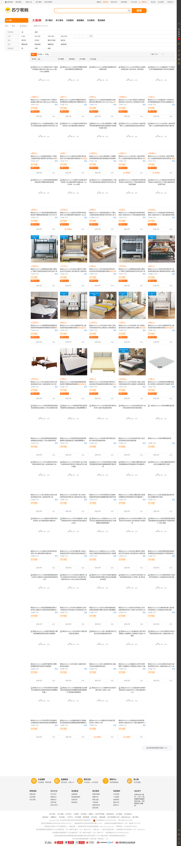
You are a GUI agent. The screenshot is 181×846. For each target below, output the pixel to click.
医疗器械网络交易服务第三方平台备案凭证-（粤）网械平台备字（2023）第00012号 (63, 829)
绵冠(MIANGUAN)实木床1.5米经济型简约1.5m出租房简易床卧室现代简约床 (161, 158)
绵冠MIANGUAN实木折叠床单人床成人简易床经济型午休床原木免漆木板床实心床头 (73, 553)
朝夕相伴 (136, 817)
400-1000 (37, 36)
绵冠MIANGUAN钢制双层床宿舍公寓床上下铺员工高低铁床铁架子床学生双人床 (132, 271)
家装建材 (80, 20)
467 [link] (63, 97)
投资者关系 (110, 814)
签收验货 (74, 800)
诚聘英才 (54, 817)
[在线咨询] (179, 830)
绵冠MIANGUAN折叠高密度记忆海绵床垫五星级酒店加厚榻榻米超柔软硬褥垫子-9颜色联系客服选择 (73, 723)
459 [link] (34, 209)
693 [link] (92, 97)
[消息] (179, 44)
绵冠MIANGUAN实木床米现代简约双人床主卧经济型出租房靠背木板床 (102, 271)
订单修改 (95, 802)
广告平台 (70, 817)
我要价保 (95, 797)
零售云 (91, 814)
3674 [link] (35, 379)
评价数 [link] (40, 54)
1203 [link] (35, 322)
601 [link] (151, 266)
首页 (6, 26)
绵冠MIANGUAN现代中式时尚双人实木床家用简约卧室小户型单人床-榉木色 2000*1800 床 (132, 610)
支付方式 (53, 791)
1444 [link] (152, 209)
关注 (56, 105)
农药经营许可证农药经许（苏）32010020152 (130, 829)
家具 (13, 26)
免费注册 (32, 794)
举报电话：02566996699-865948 (126, 826)
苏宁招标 (94, 817)
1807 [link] (122, 153)
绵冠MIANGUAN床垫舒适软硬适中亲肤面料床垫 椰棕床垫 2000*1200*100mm (102, 102)
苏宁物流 (84, 814)
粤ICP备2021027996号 (125, 820)
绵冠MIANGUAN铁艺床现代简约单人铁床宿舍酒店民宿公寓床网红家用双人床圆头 (161, 271)
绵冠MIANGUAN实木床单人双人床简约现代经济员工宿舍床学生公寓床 (132, 328)
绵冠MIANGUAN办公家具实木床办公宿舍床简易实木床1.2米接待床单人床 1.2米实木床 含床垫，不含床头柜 (161, 666)
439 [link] (63, 153)
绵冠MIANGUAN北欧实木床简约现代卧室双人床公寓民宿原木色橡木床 (73, 158)
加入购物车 (127, 173)
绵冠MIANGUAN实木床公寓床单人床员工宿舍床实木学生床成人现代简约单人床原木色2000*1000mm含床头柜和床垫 (73, 610)
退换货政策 (96, 794)
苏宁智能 (119, 814)
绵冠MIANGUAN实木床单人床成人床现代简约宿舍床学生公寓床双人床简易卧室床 (102, 328)
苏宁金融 (60, 814)
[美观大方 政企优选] (132, 136)
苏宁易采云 (128, 814)
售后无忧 (87, 779)
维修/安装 (95, 800)
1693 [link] (93, 153)
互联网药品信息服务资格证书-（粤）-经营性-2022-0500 (122, 823)
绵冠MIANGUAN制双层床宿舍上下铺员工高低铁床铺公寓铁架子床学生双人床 (44, 158)
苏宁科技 (52, 814)
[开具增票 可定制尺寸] (161, 418)
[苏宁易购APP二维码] (179, 838)
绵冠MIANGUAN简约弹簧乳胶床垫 (159, 438)
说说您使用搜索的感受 (156, 748)
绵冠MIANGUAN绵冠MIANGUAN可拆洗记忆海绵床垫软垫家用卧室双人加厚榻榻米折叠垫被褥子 (102, 553)
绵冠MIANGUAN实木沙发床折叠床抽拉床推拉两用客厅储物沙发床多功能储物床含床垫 (102, 610)
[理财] (179, 50)
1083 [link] (35, 266)
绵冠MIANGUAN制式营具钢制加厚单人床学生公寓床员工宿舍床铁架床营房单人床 (44, 610)
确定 (91, 36)
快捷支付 (53, 800)
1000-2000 (51, 36)
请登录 (99, 2)
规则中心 (116, 805)
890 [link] (92, 209)
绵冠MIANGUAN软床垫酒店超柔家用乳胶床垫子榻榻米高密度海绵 (73, 384)
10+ (93, 217)
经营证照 (72, 826)
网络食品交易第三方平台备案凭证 (55, 826)
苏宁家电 (59, 20)
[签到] (179, 59)
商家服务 (116, 791)
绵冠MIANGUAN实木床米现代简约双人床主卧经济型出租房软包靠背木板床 (102, 384)
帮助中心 (113, 779)
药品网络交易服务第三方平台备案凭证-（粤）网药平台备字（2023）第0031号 (77, 833)
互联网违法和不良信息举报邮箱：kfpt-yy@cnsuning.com (96, 826)
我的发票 (95, 808)
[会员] (179, 24)
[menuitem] (60, 59)
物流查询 (74, 802)
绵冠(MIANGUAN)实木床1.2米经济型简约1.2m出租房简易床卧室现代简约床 (132, 158)
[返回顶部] (179, 843)
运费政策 (74, 794)
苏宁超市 (49, 20)
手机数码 (70, 20)
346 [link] (151, 379)
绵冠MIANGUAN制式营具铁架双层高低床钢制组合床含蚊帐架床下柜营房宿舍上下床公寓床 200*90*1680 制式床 (161, 553)
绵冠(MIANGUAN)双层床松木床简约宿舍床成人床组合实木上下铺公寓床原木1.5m (132, 723)
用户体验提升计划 (113, 817)
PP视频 (76, 814)
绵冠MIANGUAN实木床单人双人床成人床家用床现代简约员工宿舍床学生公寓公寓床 (73, 497)
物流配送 (74, 791)
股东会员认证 (126, 817)
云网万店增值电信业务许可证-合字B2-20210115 (56, 823)
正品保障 (41, 779)
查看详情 (39, 116)
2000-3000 (64, 36)
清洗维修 (101, 20)
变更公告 (96, 829)
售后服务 (95, 791)
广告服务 (116, 797)
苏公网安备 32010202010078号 (106, 820)
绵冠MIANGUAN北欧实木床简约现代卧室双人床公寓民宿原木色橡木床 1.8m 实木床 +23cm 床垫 (73, 215)
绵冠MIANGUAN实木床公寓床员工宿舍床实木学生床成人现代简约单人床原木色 (73, 271)
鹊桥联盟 (86, 817)
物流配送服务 (75, 797)
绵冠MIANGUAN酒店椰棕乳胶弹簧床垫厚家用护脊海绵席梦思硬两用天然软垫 (44, 328)
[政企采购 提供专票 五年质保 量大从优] (102, 136)
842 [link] (63, 322)
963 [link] (34, 153)
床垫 (36, 32)
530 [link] (151, 97)
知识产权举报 (99, 814)
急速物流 (64, 779)
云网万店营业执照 (108, 829)
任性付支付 (54, 805)
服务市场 (116, 802)
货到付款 (53, 802)
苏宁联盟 (78, 817)
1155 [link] (64, 266)
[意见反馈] (179, 834)
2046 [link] (152, 153)
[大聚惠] (37, 20)
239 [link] (122, 322)
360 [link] (92, 266)
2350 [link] (64, 209)
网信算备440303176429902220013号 (117, 833)
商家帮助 (116, 800)
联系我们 (45, 817)
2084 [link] (122, 97)
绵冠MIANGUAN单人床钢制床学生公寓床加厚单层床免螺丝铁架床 (73, 328)
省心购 (136, 779)
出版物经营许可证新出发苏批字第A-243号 (88, 823)
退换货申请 (96, 805)
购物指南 (33, 791)
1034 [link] (122, 266)
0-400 (23, 36)
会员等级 (32, 797)
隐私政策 (102, 817)
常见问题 (32, 800)
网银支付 (53, 797)
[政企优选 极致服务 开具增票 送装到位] (44, 79)
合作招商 (116, 794)
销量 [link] (33, 54)
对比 (53, 116)
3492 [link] (35, 97)
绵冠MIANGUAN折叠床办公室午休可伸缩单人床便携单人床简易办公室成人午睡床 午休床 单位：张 (132, 666)
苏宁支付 (53, 794)
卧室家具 (23, 26)
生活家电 (91, 20)
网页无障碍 (48, 2)
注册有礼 (105, 2)
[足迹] (179, 55)
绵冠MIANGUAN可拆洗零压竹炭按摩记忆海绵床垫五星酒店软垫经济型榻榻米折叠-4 (44, 723)
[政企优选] (102, 418)
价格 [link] (46, 54)
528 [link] (122, 209)
